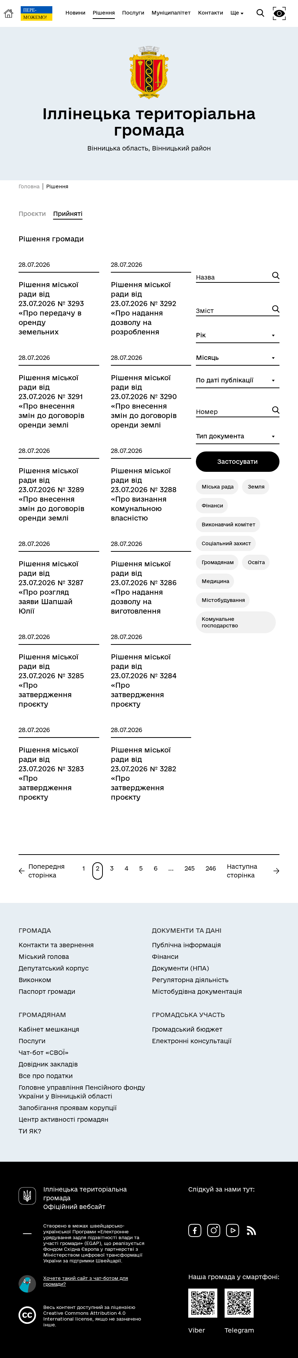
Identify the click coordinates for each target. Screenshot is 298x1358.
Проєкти (32, 213)
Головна (29, 186)
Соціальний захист (226, 543)
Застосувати (237, 461)
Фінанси (212, 506)
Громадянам (218, 562)
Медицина (215, 581)
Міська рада (218, 487)
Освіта (256, 562)
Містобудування (223, 600)
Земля (256, 487)
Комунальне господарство (220, 622)
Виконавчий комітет (228, 524)
